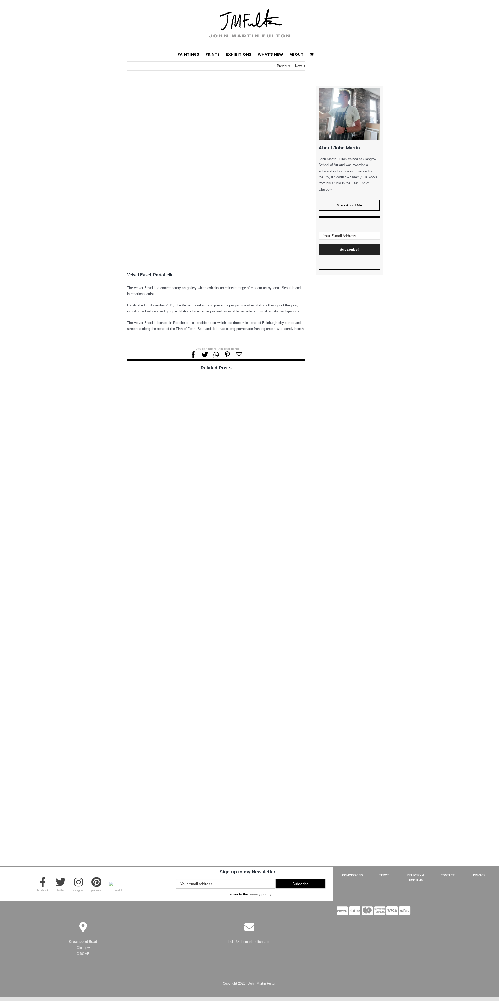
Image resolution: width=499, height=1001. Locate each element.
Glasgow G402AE (83, 948)
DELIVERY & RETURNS (415, 878)
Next (298, 66)
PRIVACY (479, 875)
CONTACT (448, 875)
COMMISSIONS (352, 875)
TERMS (384, 875)
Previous (283, 66)
